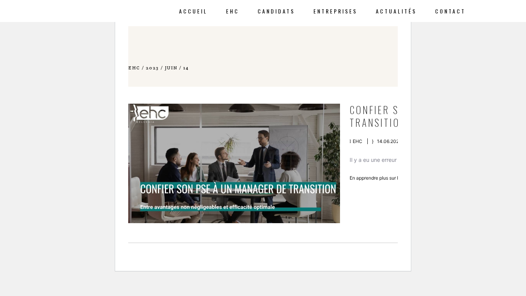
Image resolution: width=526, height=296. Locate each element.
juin (171, 68)
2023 (152, 68)
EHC (134, 68)
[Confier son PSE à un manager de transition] (234, 163)
